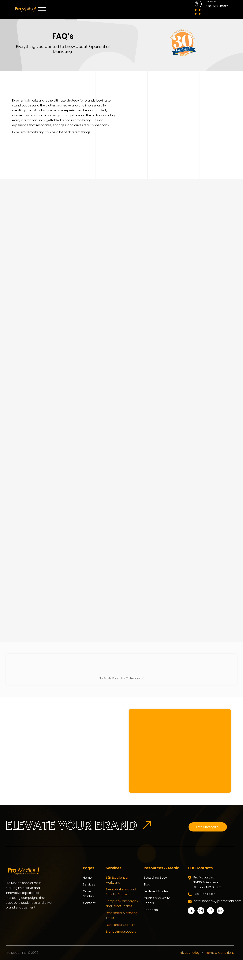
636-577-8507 (217, 6)
